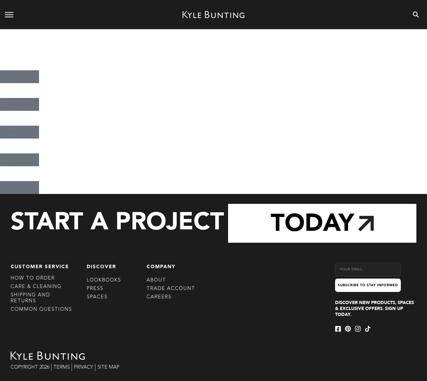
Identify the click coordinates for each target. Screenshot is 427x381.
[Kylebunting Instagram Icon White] (358, 329)
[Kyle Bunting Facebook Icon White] (338, 329)
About (156, 280)
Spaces (97, 297)
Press (95, 288)
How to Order (33, 278)
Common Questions (41, 309)
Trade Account (171, 288)
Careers (159, 297)
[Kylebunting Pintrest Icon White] (348, 329)
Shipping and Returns (30, 298)
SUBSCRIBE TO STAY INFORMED (368, 285)
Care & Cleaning (36, 286)
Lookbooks (104, 280)
